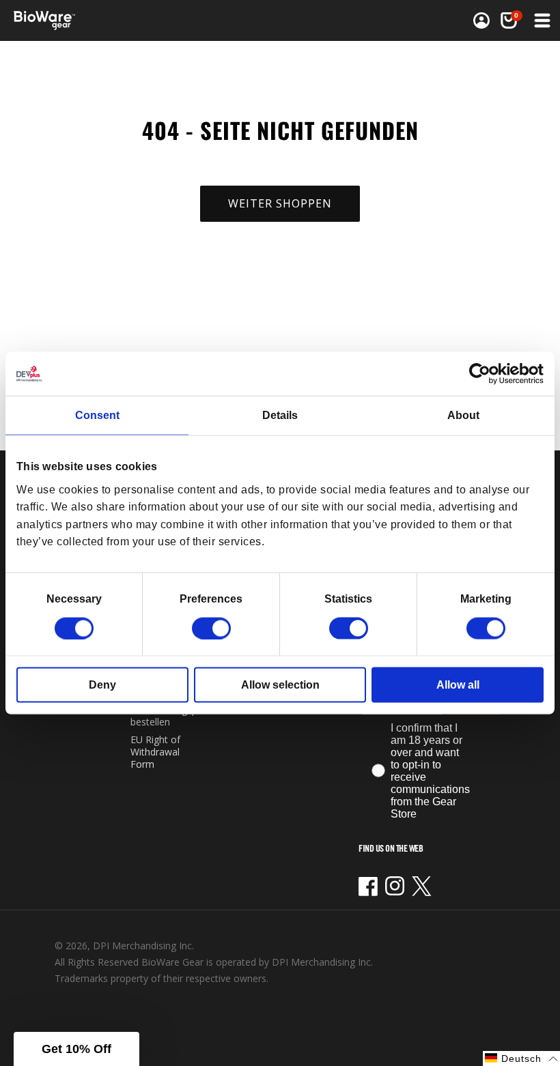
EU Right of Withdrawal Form (155, 751)
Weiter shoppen (280, 203)
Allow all (457, 684)
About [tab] (463, 415)
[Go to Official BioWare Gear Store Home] (148, 20)
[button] (541, 20)
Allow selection (280, 684)
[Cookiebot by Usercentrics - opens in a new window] (484, 374)
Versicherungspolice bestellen (174, 715)
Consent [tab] (97, 415)
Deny (102, 684)
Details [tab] (280, 415)
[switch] (211, 628)
